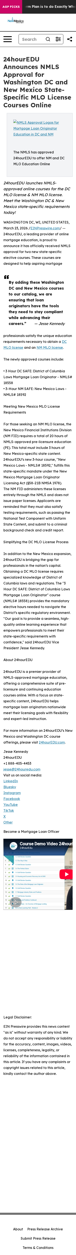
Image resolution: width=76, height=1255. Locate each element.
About (18, 1229)
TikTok (8, 810)
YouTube (10, 805)
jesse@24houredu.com (21, 769)
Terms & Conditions (38, 1248)
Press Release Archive (45, 1229)
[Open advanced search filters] (58, 39)
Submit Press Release (38, 1238)
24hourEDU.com (52, 742)
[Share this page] (70, 39)
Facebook (11, 799)
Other (8, 822)
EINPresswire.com (45, 228)
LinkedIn (10, 781)
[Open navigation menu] (7, 39)
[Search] (48, 39)
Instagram (12, 793)
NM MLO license (50, 347)
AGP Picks (11, 7)
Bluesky (9, 787)
